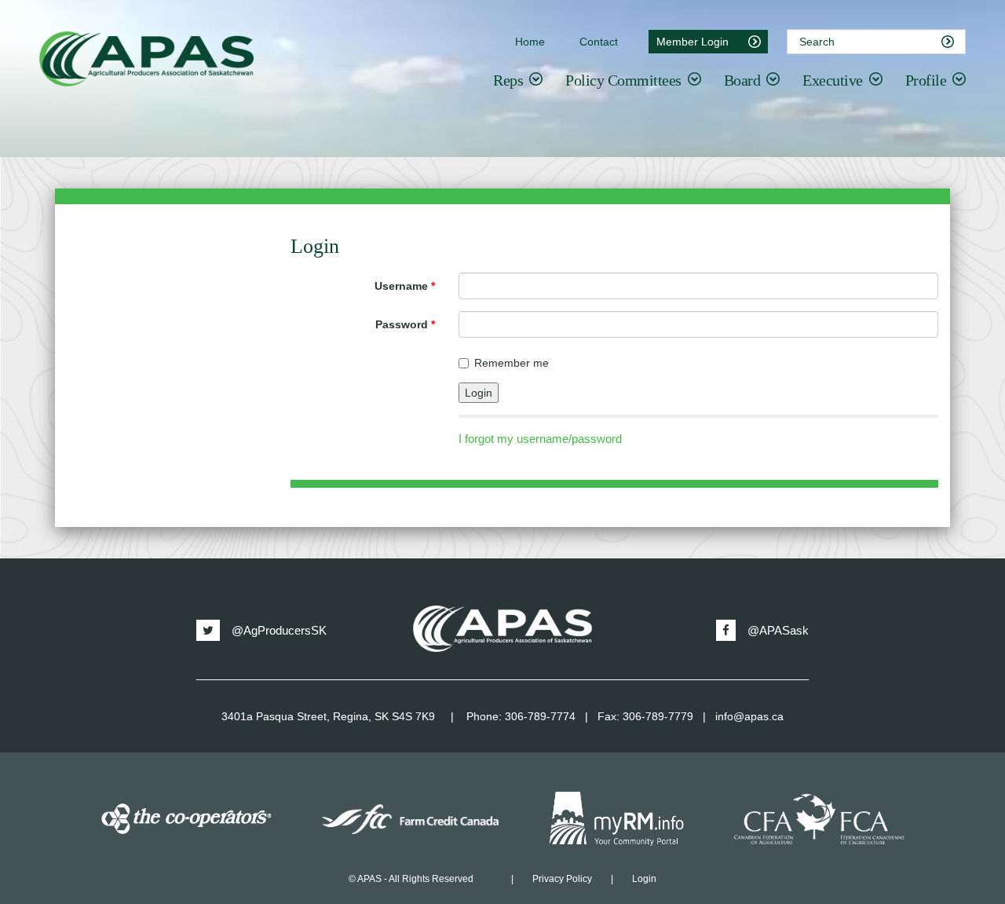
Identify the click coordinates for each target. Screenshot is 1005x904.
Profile (926, 80)
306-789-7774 (540, 716)
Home (530, 41)
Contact (598, 41)
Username (405, 286)
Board (742, 80)
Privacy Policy (562, 878)
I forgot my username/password (540, 438)
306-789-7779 (658, 716)
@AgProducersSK (279, 630)
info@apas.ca (749, 716)
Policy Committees (623, 80)
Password (405, 324)
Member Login (692, 41)
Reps (508, 80)
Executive (832, 80)
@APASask (778, 630)
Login (644, 878)
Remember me (511, 363)
